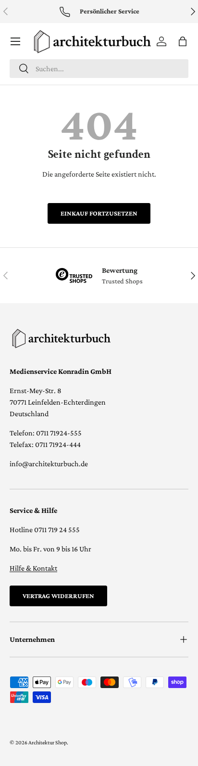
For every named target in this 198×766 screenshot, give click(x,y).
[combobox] (99, 68)
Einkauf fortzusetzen (99, 213)
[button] (182, 41)
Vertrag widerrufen (58, 596)
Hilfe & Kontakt (33, 568)
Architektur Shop (47, 742)
